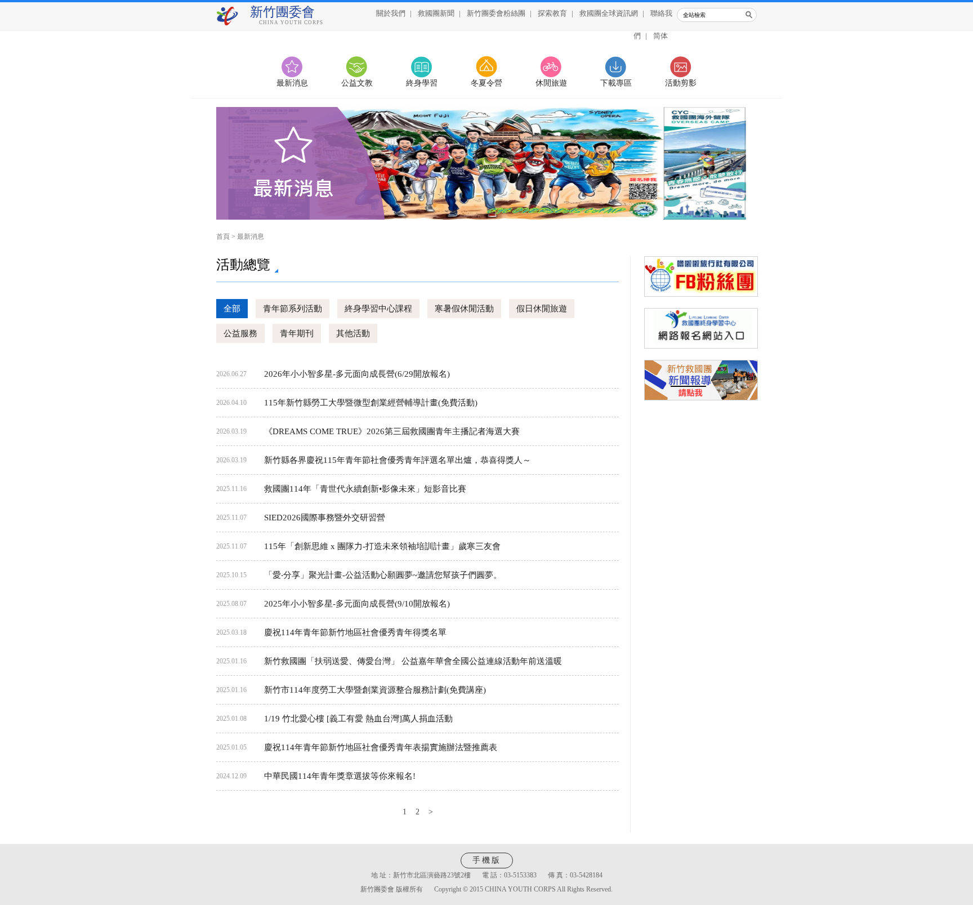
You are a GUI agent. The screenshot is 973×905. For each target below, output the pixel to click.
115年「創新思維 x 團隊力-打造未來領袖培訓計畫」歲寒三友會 (382, 546)
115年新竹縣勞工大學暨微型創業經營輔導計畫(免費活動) (370, 402)
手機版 (486, 860)
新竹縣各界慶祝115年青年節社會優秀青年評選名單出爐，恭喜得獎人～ (397, 460)
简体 (660, 36)
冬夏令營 (486, 83)
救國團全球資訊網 (608, 13)
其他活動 (353, 333)
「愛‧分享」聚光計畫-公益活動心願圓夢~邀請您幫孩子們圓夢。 (383, 574)
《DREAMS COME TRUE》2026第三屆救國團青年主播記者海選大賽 (392, 431)
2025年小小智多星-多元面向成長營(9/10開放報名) (357, 603)
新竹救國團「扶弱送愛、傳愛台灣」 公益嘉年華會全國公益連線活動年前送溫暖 (413, 661)
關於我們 (390, 13)
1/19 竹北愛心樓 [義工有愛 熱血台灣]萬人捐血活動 (358, 718)
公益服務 (240, 333)
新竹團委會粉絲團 (496, 13)
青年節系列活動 (292, 308)
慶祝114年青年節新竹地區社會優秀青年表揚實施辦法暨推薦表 (380, 747)
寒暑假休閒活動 (464, 308)
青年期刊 (297, 333)
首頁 (223, 236)
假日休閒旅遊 (541, 308)
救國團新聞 (436, 13)
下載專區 (616, 83)
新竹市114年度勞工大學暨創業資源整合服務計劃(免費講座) (375, 689)
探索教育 (552, 13)
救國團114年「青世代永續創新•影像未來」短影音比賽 (365, 488)
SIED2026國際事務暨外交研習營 (324, 517)
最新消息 (292, 83)
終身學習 (422, 83)
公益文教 (357, 83)
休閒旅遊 (551, 83)
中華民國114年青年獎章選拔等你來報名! (340, 776)
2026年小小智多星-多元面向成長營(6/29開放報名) (357, 373)
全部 (232, 308)
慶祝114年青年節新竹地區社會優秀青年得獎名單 (355, 632)
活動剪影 (681, 83)
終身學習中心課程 (378, 308)
